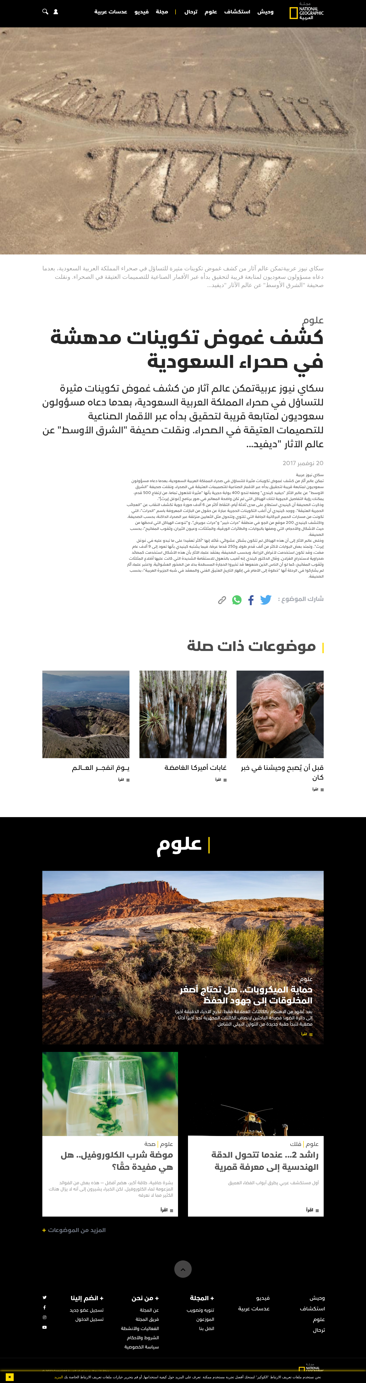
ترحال (190, 11)
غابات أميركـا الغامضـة (196, 768)
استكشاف (237, 11)
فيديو (141, 11)
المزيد (58, 1377)
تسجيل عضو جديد (87, 1310)
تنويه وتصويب (200, 1310)
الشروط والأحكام (143, 1337)
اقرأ (315, 789)
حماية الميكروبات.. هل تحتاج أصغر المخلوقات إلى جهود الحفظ (246, 995)
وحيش (265, 11)
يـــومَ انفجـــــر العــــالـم (100, 768)
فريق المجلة (147, 1319)
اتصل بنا (206, 1328)
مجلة (162, 11)
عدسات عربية (110, 11)
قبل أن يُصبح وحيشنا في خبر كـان (282, 773)
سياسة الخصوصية (141, 1347)
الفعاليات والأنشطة (140, 1328)
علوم (211, 11)
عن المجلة (149, 1310)
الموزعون (205, 1319)
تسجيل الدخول (89, 1319)
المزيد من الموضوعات (77, 1230)
